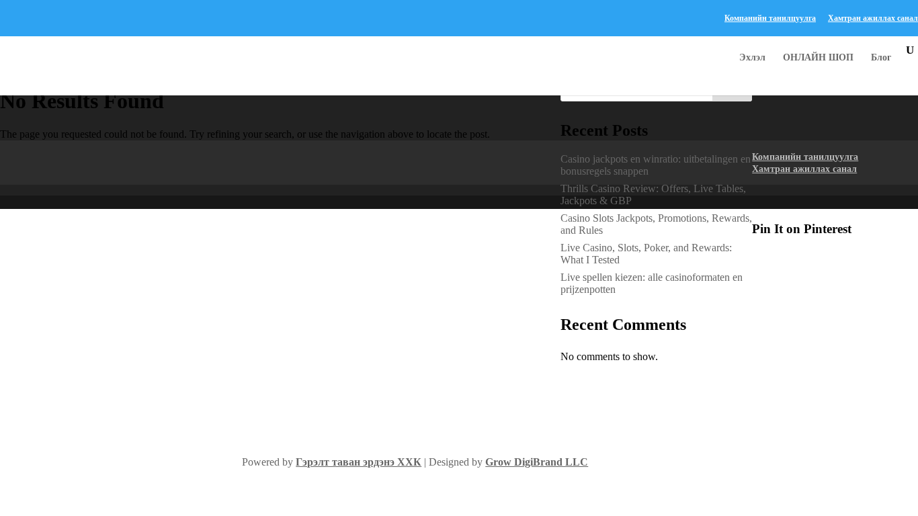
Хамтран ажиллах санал (873, 18)
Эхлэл (752, 57)
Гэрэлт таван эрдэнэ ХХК (358, 462)
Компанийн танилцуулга (770, 18)
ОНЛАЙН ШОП (818, 57)
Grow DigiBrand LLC (536, 462)
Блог (881, 57)
